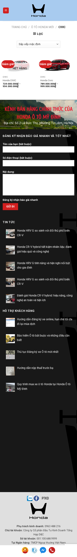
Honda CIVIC (9, 80)
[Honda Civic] (57, 64)
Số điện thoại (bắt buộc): (18, 158)
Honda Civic (46, 80)
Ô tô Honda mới (42, 27)
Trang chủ (19, 27)
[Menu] (6, 10)
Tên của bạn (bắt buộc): (17, 144)
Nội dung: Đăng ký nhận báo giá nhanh (20, 186)
